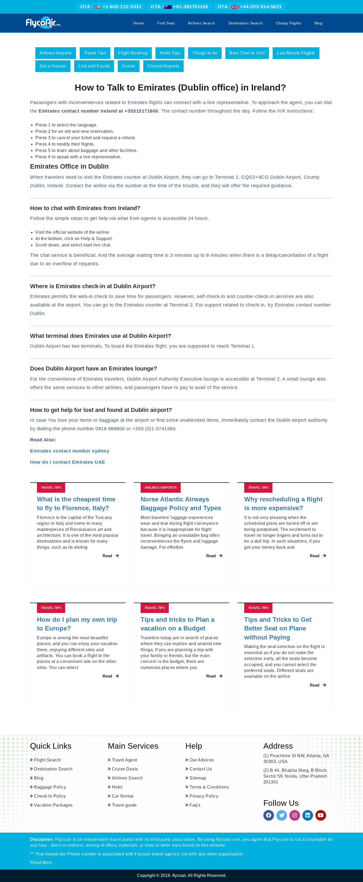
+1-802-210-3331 (111, 6)
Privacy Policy (203, 796)
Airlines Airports (56, 53)
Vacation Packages (53, 805)
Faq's (195, 805)
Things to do (204, 53)
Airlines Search (201, 23)
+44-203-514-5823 (250, 6)
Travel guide (124, 805)
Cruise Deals (125, 769)
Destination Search (246, 23)
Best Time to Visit (247, 53)
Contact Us (200, 769)
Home (138, 23)
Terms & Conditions (209, 787)
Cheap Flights (288, 23)
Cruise (128, 66)
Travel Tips (95, 53)
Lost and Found (94, 66)
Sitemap (197, 778)
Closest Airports (163, 66)
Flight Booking (132, 53)
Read (107, 555)
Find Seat (166, 23)
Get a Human (53, 66)
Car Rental (123, 796)
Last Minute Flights (296, 53)
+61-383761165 (179, 6)
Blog (318, 23)
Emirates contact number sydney (69, 451)
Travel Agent (124, 760)
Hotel (117, 787)
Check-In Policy (50, 796)
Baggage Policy (50, 787)
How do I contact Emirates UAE (67, 462)
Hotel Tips (170, 53)
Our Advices (201, 760)
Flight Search (47, 760)
